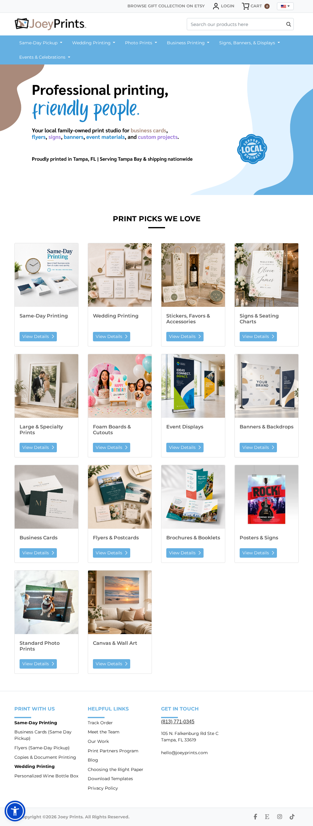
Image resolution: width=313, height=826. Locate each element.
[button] (15, 811)
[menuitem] (40, 42)
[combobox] (285, 6)
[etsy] (267, 816)
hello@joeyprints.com (184, 752)
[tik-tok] (292, 816)
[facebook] (255, 816)
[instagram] (279, 816)
